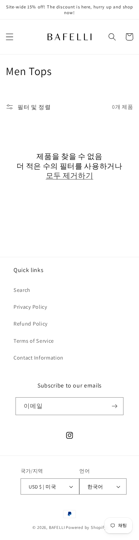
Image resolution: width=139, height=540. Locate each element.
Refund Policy (30, 323)
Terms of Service (33, 340)
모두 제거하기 (69, 175)
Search (21, 290)
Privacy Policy (30, 306)
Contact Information (38, 357)
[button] (9, 36)
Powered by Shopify (86, 527)
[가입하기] (114, 406)
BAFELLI (57, 527)
